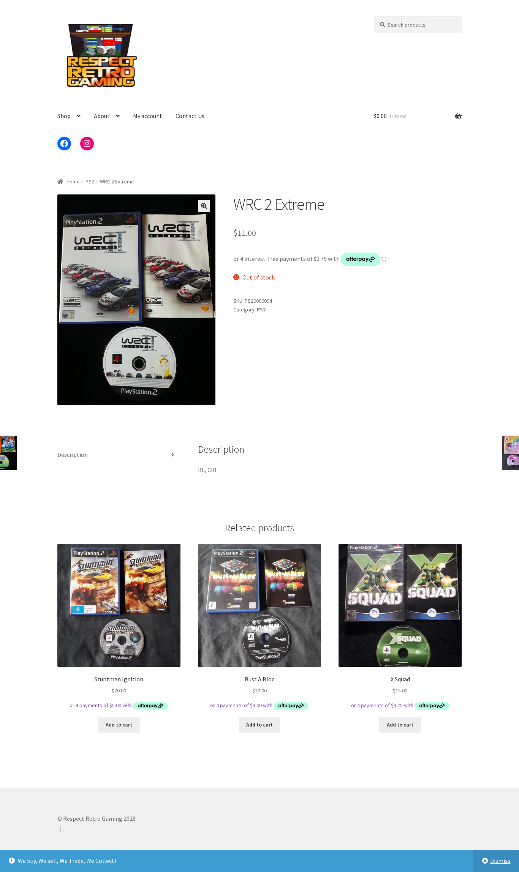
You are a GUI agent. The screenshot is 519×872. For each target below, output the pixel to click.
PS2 (89, 181)
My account (147, 116)
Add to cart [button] (119, 724)
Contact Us (190, 116)
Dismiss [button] (500, 860)
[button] (204, 206)
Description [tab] (72, 454)
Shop (64, 116)
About (102, 116)
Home (73, 181)
